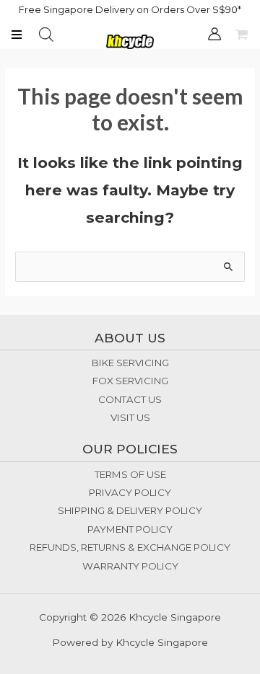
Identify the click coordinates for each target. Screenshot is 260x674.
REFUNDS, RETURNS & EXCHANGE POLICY (130, 547)
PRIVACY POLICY (130, 492)
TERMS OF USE (130, 474)
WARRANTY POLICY (130, 566)
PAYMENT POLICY (130, 529)
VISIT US (130, 417)
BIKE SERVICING (130, 362)
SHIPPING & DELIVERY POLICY (130, 510)
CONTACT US (130, 399)
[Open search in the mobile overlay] (46, 34)
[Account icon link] (214, 34)
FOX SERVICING (130, 380)
